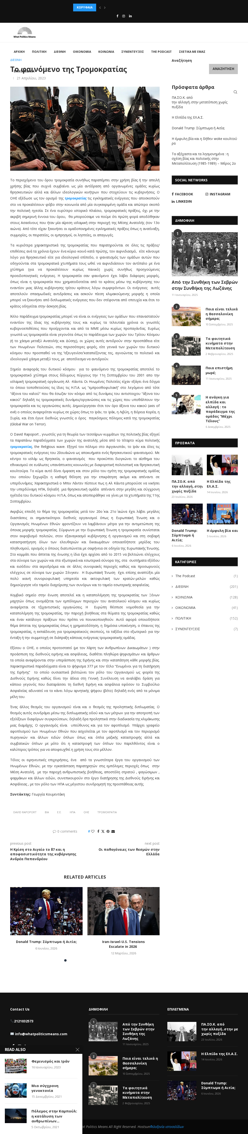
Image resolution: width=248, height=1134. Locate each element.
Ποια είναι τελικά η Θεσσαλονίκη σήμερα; (222, 314)
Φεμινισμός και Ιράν (50, 1061)
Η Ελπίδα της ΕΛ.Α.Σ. (187, 117)
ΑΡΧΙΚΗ (19, 52)
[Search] (235, 92)
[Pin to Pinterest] (108, 831)
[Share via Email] (113, 831)
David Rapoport (25, 812)
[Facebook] (117, 16)
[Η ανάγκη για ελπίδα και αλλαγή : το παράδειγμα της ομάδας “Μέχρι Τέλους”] (186, 404)
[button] (100, 7)
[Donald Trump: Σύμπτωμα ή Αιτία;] (46, 911)
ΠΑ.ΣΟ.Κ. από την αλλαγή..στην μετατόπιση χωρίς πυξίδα (199, 102)
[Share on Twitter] (103, 831)
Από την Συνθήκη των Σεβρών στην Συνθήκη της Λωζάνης (205, 285)
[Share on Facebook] (98, 831)
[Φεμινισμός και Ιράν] (16, 1066)
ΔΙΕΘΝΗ (60, 52)
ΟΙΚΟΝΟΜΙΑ (82, 52)
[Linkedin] (130, 16)
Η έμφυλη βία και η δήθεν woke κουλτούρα (222, 530)
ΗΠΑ (72, 812)
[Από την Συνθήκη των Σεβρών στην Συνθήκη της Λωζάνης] (205, 254)
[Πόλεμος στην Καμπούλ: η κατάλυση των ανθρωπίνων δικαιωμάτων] (16, 1116)
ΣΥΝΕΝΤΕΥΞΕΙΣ (132, 52)
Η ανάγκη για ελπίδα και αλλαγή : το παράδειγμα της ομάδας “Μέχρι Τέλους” (220, 409)
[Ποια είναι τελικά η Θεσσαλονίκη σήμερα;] (186, 316)
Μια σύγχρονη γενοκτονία (44, 1088)
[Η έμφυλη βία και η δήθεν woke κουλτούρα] (222, 514)
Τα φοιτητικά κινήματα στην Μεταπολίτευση (221, 343)
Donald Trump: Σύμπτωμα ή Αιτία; (46, 941)
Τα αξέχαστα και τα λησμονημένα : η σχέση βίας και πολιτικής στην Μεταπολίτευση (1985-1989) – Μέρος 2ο (204, 159)
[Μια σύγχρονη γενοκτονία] (16, 1090)
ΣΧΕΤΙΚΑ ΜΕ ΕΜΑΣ (192, 52)
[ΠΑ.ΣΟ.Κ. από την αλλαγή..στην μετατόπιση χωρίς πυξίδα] (187, 465)
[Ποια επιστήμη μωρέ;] (186, 375)
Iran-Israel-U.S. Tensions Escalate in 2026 (123, 944)
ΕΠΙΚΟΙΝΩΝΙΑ (24, 71)
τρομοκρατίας (75, 198)
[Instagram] (123, 16)
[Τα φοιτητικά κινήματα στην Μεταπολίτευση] (186, 346)
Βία (47, 812)
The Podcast (161, 52)
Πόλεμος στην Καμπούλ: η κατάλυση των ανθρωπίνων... (54, 1116)
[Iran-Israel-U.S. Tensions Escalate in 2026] (123, 911)
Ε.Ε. (59, 812)
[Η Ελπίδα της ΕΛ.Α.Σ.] (222, 465)
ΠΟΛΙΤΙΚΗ (39, 52)
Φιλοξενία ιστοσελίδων (167, 1126)
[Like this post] (92, 831)
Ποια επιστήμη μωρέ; (219, 370)
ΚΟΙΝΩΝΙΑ (106, 52)
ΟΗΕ (86, 812)
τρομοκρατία (107, 812)
